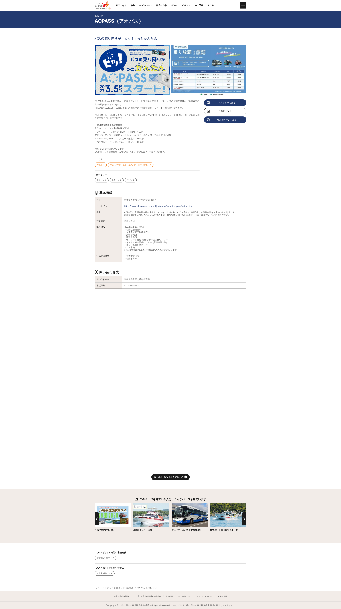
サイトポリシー (183, 596)
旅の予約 (199, 5)
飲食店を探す (102, 573)
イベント (186, 5)
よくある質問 (221, 596)
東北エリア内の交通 (123, 587)
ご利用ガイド (225, 111)
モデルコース (145, 5)
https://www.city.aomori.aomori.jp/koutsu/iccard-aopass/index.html (158, 206)
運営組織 (169, 596)
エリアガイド (120, 5)
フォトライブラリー (203, 596)
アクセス (212, 5)
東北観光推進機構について (125, 596)
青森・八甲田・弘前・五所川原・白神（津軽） (129, 165)
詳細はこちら (101, 504)
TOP (97, 587)
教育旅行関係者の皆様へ (151, 596)
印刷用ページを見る (226, 119)
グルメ (174, 5)
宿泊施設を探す (103, 558)
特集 (133, 5)
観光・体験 (161, 5)
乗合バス (115, 180)
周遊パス (100, 180)
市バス (129, 180)
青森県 (99, 165)
